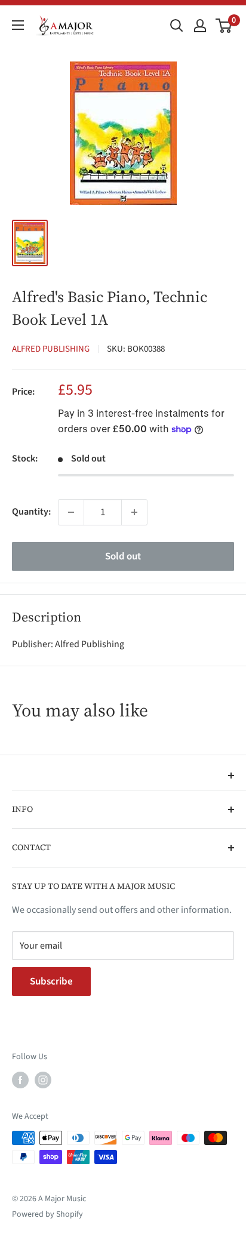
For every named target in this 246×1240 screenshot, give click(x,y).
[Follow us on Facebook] (20, 1080)
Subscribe (51, 981)
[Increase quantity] (134, 512)
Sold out (123, 556)
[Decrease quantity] (71, 512)
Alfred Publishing (51, 349)
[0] (224, 26)
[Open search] (176, 25)
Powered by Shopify (47, 1214)
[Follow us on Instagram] (43, 1080)
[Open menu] (18, 25)
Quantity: (31, 511)
